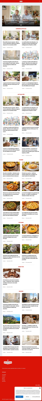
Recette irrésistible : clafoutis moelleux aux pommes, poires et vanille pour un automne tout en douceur (11, 174)
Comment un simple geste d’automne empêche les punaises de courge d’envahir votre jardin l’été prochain (29, 257)
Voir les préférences (36, 396)
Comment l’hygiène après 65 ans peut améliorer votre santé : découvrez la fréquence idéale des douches (11, 64)
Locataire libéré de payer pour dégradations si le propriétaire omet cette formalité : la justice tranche (11, 348)
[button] (39, 388)
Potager (3, 379)
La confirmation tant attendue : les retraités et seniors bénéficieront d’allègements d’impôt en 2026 (21, 20)
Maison (3, 378)
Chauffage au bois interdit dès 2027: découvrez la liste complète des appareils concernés (30, 306)
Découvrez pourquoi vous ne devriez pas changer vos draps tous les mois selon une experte (30, 348)
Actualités (21, 16)
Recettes (3, 381)
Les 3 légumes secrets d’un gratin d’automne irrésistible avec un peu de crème (30, 214)
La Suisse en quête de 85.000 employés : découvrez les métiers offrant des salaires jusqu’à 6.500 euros (30, 64)
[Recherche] (39, 1)
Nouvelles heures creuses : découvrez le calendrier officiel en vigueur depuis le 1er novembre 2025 (11, 43)
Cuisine (3, 377)
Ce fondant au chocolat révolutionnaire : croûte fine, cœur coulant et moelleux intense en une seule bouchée (11, 282)
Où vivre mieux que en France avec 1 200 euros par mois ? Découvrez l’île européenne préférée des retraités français (11, 327)
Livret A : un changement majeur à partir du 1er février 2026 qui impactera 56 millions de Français (30, 84)
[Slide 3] (22, 25)
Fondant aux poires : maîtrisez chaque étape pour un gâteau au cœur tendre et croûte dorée (29, 174)
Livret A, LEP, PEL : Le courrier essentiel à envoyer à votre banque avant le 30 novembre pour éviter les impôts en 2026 (30, 150)
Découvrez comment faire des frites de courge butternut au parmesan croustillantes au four (11, 194)
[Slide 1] (19, 25)
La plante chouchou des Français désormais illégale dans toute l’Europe (10, 237)
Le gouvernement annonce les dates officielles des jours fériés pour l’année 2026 (11, 84)
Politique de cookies (27, 399)
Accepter (19, 396)
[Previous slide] (8, 16)
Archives (3, 375)
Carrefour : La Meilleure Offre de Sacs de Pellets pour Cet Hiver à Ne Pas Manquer (30, 327)
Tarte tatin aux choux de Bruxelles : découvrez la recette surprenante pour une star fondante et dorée (11, 214)
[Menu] (2, 1)
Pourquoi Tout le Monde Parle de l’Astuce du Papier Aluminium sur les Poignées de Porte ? (11, 257)
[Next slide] (34, 16)
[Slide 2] (21, 25)
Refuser (27, 396)
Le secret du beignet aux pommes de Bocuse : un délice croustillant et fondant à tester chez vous (30, 194)
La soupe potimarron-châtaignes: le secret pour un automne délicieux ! (30, 236)
